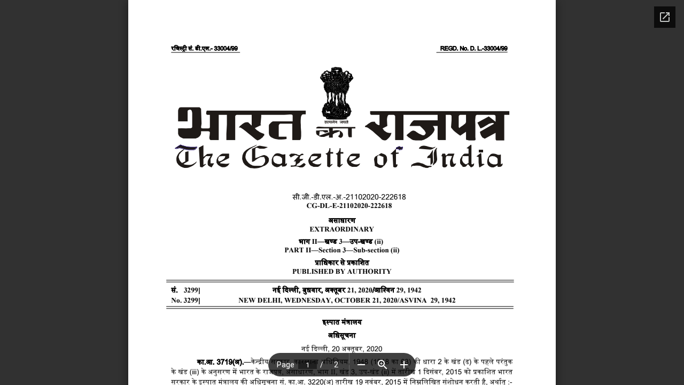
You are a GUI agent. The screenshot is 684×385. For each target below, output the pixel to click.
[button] (361, 364)
